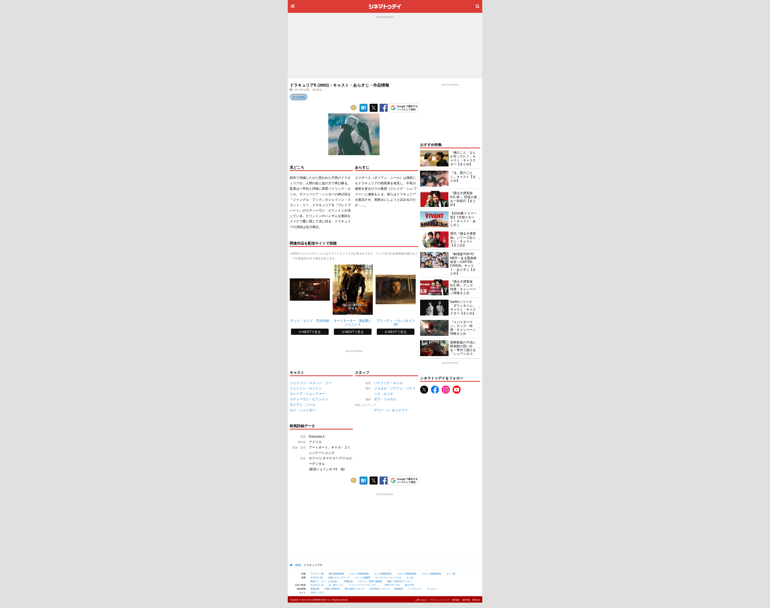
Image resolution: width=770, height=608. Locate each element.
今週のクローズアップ (339, 577)
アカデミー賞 (317, 573)
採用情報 (466, 599)
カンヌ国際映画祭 (383, 573)
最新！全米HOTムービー (399, 581)
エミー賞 (450, 573)
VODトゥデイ (317, 592)
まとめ (410, 577)
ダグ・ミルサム (385, 399)
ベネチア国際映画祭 (406, 573)
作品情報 (298, 97)
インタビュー (414, 588)
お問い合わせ (421, 599)
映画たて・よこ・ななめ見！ (324, 581)
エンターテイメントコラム (388, 577)
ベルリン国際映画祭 (431, 573)
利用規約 (456, 599)
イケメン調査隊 (362, 577)
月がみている (317, 584)
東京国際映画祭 (336, 573)
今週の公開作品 (332, 588)
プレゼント (432, 588)
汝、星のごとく (336, 584)
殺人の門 (409, 584)
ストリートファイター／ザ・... (364, 584)
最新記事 (314, 588)
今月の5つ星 (316, 577)
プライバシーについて (440, 599)
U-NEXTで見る (310, 331)
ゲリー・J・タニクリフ (391, 410)
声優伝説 (348, 581)
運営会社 (476, 599)
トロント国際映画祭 (359, 573)
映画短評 (398, 588)
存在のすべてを (392, 584)
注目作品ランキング (379, 588)
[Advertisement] (385, 48)
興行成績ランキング (355, 588)
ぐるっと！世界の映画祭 (370, 581)
